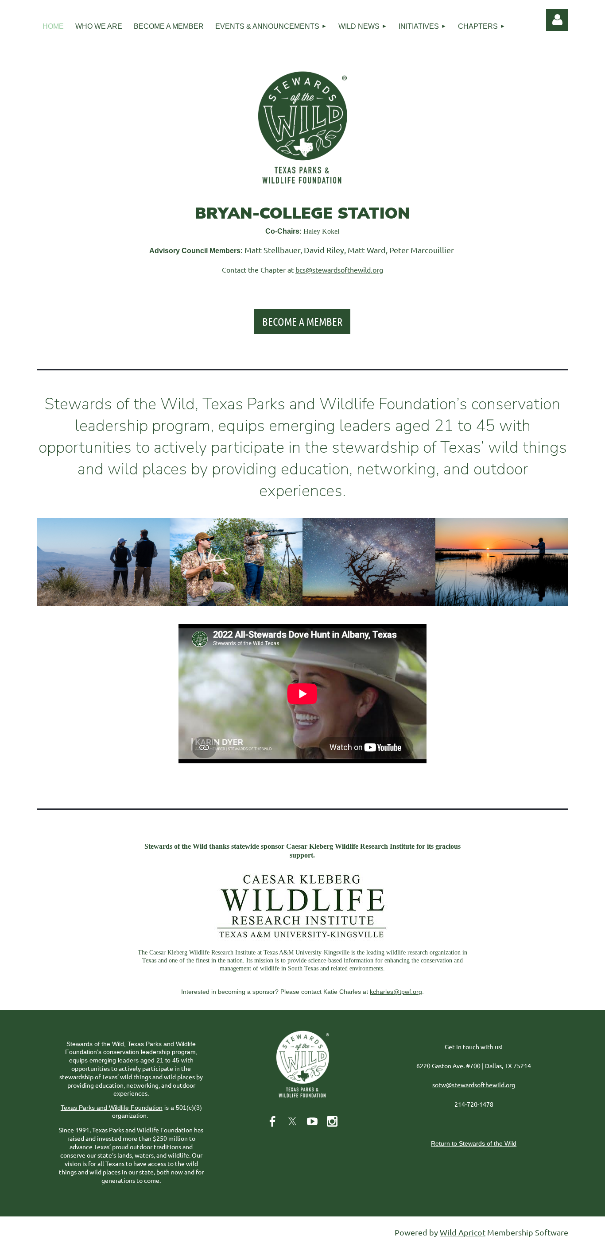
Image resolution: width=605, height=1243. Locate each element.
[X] (292, 1121)
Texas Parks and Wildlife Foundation (112, 1107)
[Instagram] (332, 1121)
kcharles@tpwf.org (396, 991)
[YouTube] (312, 1121)
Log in (557, 20)
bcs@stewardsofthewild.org (339, 269)
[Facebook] (272, 1121)
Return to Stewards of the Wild (473, 1143)
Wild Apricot (462, 1232)
